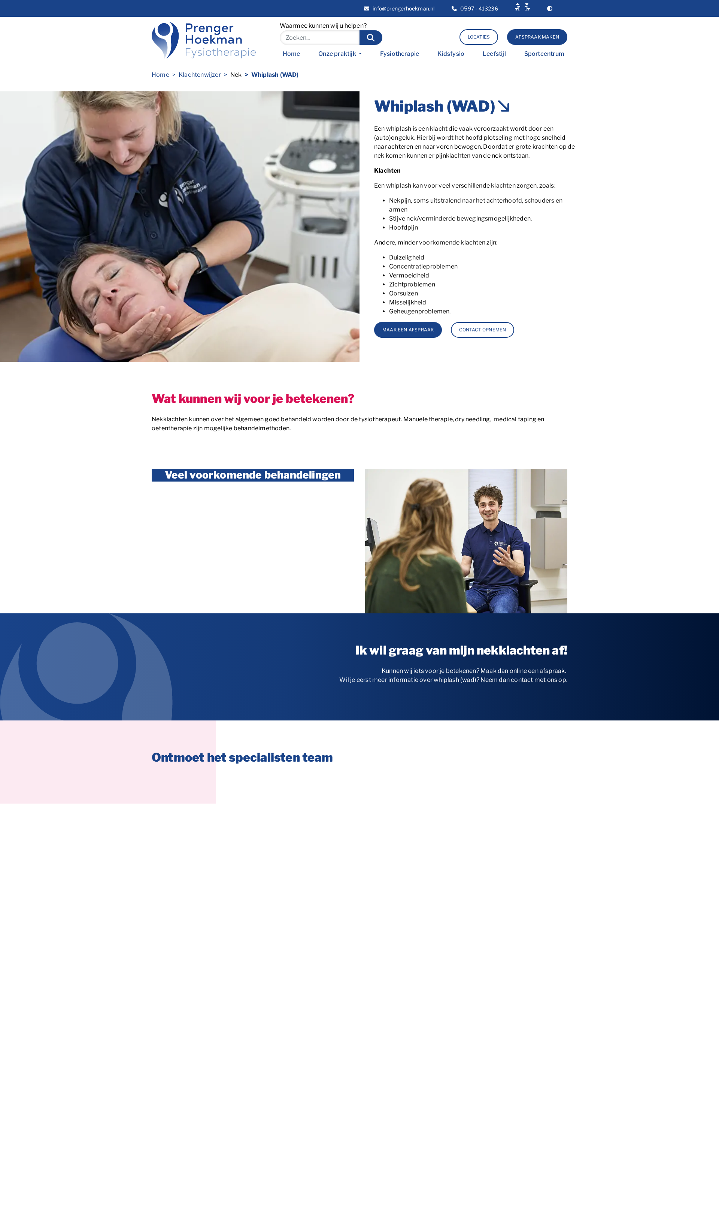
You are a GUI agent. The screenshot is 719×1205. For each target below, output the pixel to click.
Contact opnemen (482, 330)
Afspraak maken (537, 37)
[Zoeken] (371, 37)
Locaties (479, 37)
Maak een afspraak (408, 330)
